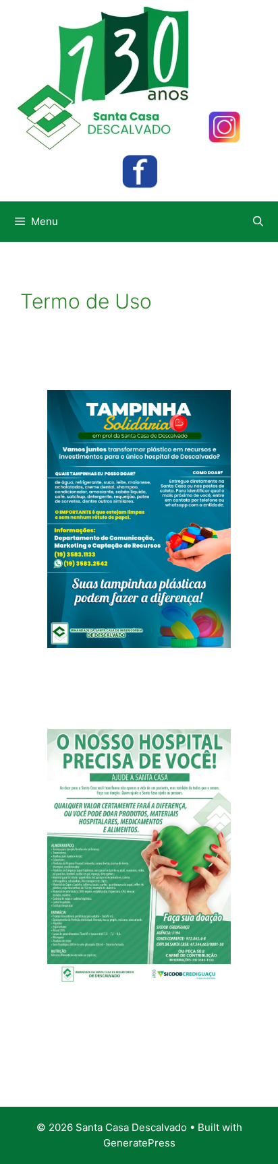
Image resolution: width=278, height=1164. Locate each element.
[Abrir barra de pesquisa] (258, 221)
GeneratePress (139, 1142)
